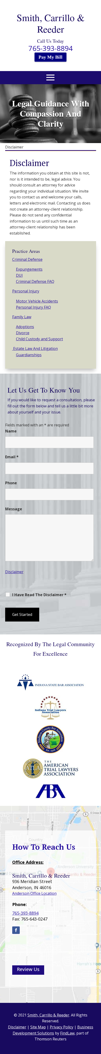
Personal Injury (25, 291)
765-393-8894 (50, 48)
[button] (50, 80)
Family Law (21, 316)
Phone (11, 482)
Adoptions (25, 326)
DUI (19, 275)
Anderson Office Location (34, 893)
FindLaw (67, 1033)
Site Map (38, 1027)
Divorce (22, 332)
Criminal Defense (27, 259)
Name (11, 431)
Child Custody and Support (39, 338)
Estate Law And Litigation (35, 348)
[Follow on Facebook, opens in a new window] (16, 930)
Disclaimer (14, 571)
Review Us (28, 969)
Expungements (29, 269)
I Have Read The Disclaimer (39, 594)
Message (13, 509)
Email (12, 456)
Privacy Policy (61, 1027)
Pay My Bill (50, 57)
